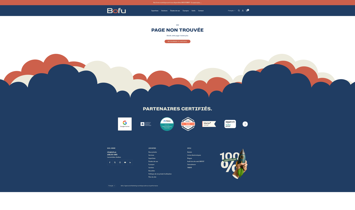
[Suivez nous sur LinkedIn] (130, 162)
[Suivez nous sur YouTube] (125, 162)
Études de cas (175, 10)
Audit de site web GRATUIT (195, 161)
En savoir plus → (196, 2)
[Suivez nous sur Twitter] (114, 162)
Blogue (189, 158)
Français (231, 10)
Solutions (164, 10)
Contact (201, 10)
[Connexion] (243, 10)
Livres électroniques (194, 155)
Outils (193, 10)
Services (151, 155)
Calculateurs (191, 164)
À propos (186, 10)
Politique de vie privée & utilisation (160, 174)
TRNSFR (189, 167)
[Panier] (247, 10)
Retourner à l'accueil (177, 41)
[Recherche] (239, 10)
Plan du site (152, 177)
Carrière (151, 167)
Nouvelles (151, 171)
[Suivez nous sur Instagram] (119, 162)
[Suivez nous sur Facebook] (109, 162)
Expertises (154, 10)
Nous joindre (152, 152)
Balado (189, 152)
